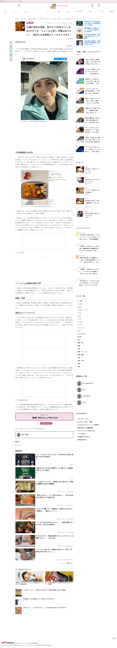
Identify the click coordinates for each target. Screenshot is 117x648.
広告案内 (15, 645)
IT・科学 (80, 301)
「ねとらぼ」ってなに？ (83, 418)
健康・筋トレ (81, 342)
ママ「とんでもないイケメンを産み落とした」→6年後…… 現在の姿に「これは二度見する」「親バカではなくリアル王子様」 (92, 132)
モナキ (84, 402)
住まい (69, 11)
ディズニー (80, 322)
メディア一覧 (5, 645)
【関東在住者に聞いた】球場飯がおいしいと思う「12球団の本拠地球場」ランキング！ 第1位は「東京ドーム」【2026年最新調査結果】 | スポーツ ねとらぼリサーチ (89, 262)
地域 (58, 11)
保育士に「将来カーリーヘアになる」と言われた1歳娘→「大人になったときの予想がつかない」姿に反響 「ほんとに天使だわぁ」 (92, 103)
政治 (79, 357)
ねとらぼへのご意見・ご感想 (84, 421)
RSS (36, 645)
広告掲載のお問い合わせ (83, 436)
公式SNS (10, 645)
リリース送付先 (80, 433)
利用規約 (114, 638)
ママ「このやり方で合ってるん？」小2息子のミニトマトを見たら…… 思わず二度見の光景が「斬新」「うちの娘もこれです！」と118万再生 (92, 152)
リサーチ (101, 11)
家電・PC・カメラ (82, 351)
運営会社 (40, 645)
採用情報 (45, 645)
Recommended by (63, 563)
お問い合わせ (21, 645)
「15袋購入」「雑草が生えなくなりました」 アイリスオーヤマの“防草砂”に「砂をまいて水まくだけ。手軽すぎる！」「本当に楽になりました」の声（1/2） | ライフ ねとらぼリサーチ (89, 274)
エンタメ (27, 11)
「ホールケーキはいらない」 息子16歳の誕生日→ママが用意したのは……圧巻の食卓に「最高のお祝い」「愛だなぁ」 (93, 93)
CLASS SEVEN (86, 396)
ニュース (16, 11)
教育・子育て (30, 22)
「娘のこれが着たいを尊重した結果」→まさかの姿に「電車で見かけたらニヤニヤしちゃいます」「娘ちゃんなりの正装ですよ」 (92, 64)
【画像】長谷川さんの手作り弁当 (44, 418)
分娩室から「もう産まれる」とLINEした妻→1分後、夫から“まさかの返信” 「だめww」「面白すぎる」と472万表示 (92, 83)
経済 (79, 363)
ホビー (79, 330)
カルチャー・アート (83, 310)
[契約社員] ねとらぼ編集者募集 (84, 427)
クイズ (37, 11)
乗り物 (79, 336)
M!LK (83, 389)
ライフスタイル (82, 333)
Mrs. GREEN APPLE (87, 383)
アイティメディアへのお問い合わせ (85, 430)
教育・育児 (79, 11)
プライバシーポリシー (29, 645)
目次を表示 (69, 46)
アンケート (80, 162)
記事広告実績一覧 (81, 439)
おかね (79, 307)
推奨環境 (49, 645)
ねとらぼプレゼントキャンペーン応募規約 (87, 424)
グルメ (47, 11)
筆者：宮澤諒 (24, 434)
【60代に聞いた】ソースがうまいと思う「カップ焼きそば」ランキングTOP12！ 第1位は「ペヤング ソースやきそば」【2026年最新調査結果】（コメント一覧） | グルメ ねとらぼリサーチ (90, 285)
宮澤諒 (71, 38)
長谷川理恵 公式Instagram (39, 121)
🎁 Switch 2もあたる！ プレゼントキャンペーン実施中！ (11, 1)
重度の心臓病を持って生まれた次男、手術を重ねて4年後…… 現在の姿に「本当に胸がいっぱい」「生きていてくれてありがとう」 (92, 122)
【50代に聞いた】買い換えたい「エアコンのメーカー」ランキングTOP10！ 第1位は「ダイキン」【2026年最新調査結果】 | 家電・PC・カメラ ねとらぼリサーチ (89, 239)
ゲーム (79, 318)
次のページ (47, 423)
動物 (90, 11)
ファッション (81, 327)
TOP (5, 11)
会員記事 (112, 11)
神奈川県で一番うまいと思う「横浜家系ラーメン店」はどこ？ (92, 203)
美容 (79, 366)
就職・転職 (80, 354)
